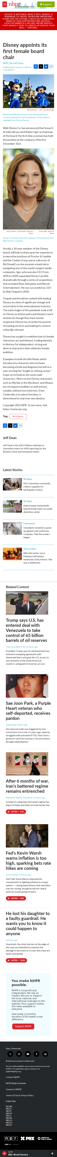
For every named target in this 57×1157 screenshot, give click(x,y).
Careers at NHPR (13, 1089)
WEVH (9, 1113)
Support (47, 4)
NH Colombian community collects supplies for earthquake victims (36, 486)
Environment (29, 523)
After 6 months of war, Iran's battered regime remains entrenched (27, 786)
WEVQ (9, 1123)
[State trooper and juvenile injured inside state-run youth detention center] (12, 506)
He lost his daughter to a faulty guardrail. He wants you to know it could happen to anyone (28, 923)
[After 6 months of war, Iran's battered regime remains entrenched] (27, 764)
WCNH (9, 1106)
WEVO (9, 1120)
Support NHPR (23, 1026)
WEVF (9, 1111)
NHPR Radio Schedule (16, 1083)
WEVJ (8, 1116)
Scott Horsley (12, 874)
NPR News (18, 416)
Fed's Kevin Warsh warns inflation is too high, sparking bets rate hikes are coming (28, 860)
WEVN (9, 1118)
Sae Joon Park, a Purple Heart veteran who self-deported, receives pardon (28, 710)
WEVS (9, 1125)
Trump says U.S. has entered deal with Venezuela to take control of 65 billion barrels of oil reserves (26, 630)
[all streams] (53, 1153)
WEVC (9, 1109)
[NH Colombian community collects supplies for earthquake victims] (12, 484)
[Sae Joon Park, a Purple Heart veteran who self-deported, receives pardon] (27, 686)
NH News (27, 479)
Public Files (11, 1101)
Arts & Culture (29, 548)
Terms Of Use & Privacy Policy (19, 1095)
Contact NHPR (12, 1077)
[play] (4, 1153)
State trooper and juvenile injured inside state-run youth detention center (37, 508)
